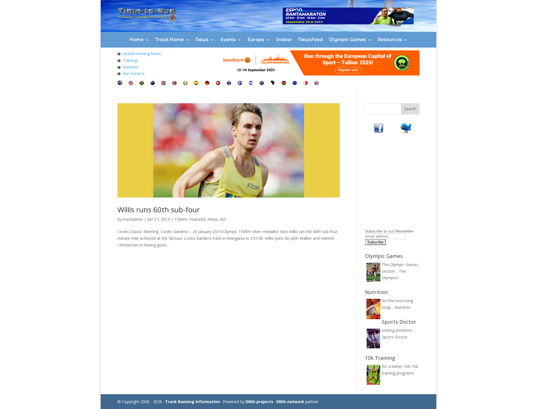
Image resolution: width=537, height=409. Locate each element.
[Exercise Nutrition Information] (118, 67)
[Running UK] (163, 83)
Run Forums (134, 73)
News (202, 39)
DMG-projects (259, 401)
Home (136, 39)
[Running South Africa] (142, 83)
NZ (223, 219)
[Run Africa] (272, 83)
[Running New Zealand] (152, 83)
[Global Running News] (118, 53)
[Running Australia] (262, 83)
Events (228, 39)
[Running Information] (119, 83)
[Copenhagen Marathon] (218, 83)
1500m (180, 219)
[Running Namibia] (316, 83)
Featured (197, 219)
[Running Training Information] (118, 73)
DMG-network (290, 401)
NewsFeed (310, 39)
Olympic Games (347, 39)
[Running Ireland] (185, 83)
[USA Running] (131, 83)
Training (130, 60)
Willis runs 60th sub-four (158, 209)
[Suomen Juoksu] (229, 83)
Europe (256, 39)
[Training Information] (118, 60)
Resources (390, 39)
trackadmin (133, 219)
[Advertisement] (400, 192)
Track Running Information (192, 401)
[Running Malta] (305, 83)
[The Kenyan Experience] (284, 83)
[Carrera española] (196, 83)
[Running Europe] (295, 83)
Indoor (284, 39)
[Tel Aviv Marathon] (251, 83)
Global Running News (142, 53)
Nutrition (130, 67)
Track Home (169, 39)
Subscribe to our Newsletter (389, 231)
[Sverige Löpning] (240, 83)
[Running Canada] (174, 83)
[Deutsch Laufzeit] (207, 83)
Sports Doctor (395, 337)
